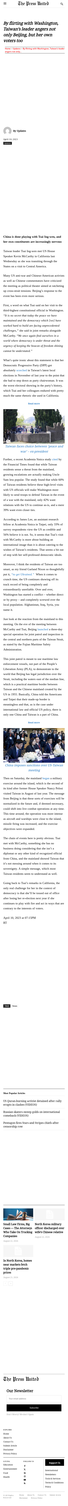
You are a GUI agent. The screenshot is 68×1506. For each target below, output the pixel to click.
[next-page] (11, 1283)
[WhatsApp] (39, 150)
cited (55, 459)
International (51, 1470)
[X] (24, 150)
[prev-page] (5, 1283)
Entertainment (10, 1468)
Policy (48, 1486)
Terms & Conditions (54, 1482)
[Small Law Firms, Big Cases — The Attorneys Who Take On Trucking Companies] (18, 1214)
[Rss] (24, 1483)
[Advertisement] (34, 89)
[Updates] (8, 131)
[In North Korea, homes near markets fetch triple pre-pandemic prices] (18, 1251)
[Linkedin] (47, 150)
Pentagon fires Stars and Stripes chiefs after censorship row (31, 1124)
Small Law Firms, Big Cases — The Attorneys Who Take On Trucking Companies (17, 1230)
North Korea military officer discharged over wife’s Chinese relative (49, 1228)
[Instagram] (24, 1476)
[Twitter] (24, 1469)
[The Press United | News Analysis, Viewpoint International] (38, 3)
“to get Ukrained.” (22, 574)
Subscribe (34, 1408)
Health (6, 1477)
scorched (21, 370)
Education (8, 1464)
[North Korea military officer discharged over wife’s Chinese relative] (50, 1214)
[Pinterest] (55, 150)
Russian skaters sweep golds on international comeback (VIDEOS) (31, 1113)
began (46, 778)
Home (8, 48)
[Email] (62, 150)
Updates (17, 48)
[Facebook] (17, 150)
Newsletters (50, 1474)
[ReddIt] (32, 150)
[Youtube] (24, 1479)
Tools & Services (52, 1478)
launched (42, 629)
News (14, 1006)
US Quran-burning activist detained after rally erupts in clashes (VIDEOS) (32, 1102)
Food (5, 1473)
